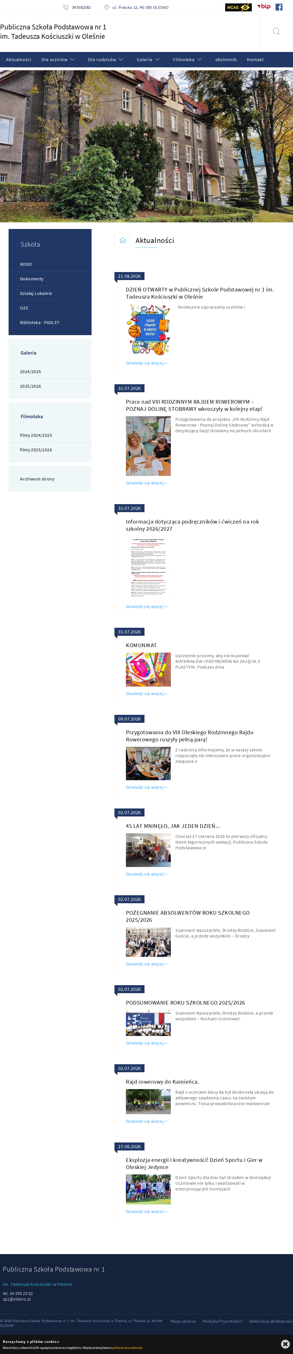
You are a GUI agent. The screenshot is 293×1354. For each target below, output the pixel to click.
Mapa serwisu (183, 1321)
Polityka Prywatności (223, 1321)
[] (276, 31)
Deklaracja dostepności (271, 1321)
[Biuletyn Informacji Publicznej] (264, 6)
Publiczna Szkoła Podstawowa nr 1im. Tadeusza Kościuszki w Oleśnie (53, 31)
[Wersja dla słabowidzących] (239, 7)
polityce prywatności (127, 1347)
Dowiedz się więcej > (146, 363)
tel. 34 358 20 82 (18, 1293)
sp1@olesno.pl (17, 1299)
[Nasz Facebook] (279, 7)
